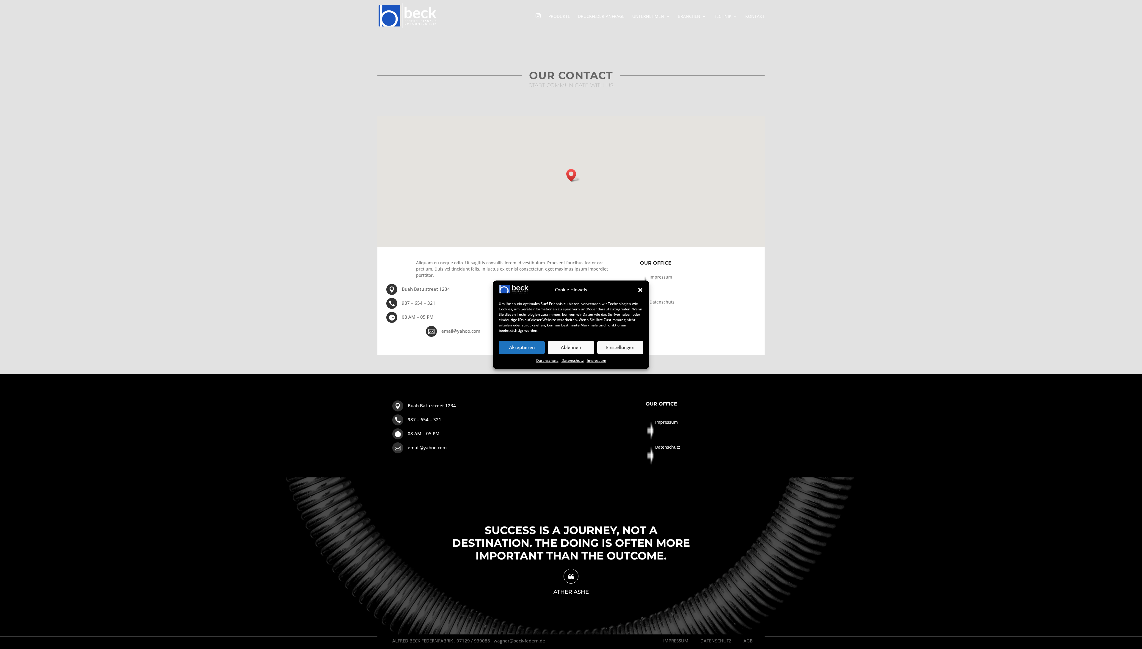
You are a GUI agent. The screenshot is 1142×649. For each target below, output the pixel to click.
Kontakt (755, 16)
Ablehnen (571, 348)
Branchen (689, 16)
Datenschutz (547, 360)
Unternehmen (648, 16)
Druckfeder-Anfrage (601, 16)
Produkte (559, 16)
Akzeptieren (522, 348)
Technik (723, 16)
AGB (748, 641)
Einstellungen (620, 348)
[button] (640, 290)
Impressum (596, 360)
